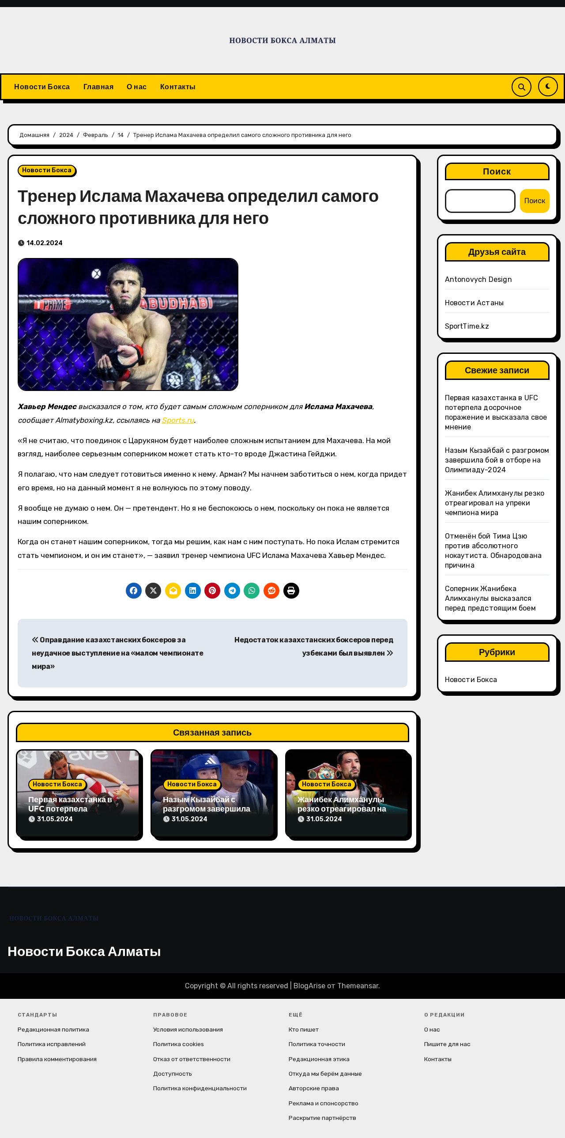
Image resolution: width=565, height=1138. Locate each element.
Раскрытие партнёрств (322, 1117)
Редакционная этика (319, 1058)
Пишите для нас (447, 1043)
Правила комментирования (57, 1058)
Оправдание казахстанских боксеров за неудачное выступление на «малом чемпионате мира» (117, 653)
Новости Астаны (474, 303)
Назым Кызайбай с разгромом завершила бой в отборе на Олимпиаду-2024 (497, 460)
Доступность (172, 1073)
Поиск (497, 171)
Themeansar (357, 986)
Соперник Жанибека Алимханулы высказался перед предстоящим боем (490, 598)
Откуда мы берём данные (325, 1073)
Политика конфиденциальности (200, 1088)
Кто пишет (304, 1029)
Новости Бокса (42, 86)
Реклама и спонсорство (323, 1103)
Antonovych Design (478, 279)
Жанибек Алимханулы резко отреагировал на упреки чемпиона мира (342, 808)
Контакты (178, 86)
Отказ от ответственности (191, 1058)
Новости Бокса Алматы (84, 951)
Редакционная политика (53, 1029)
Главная (98, 86)
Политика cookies (178, 1043)
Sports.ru (178, 420)
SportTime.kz (467, 326)
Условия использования (188, 1029)
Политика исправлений (52, 1043)
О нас (137, 86)
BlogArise (309, 986)
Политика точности (317, 1043)
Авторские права (314, 1088)
